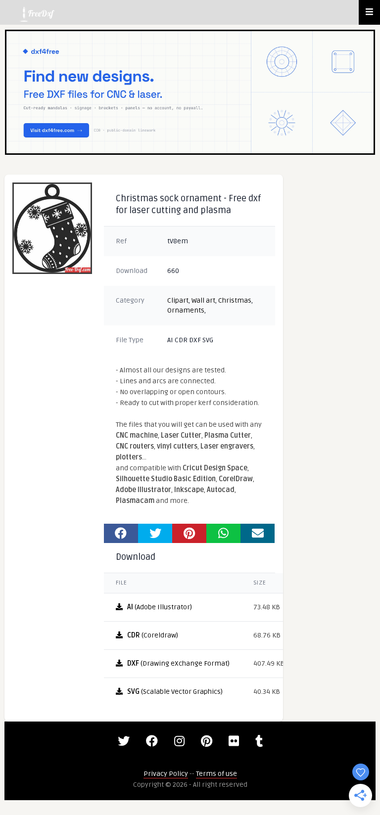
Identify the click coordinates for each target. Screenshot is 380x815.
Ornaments (185, 310)
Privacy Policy (165, 774)
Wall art (203, 300)
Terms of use (216, 774)
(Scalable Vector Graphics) (175, 691)
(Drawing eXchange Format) (178, 663)
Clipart (178, 300)
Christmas (234, 300)
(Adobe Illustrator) (159, 607)
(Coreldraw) (152, 635)
